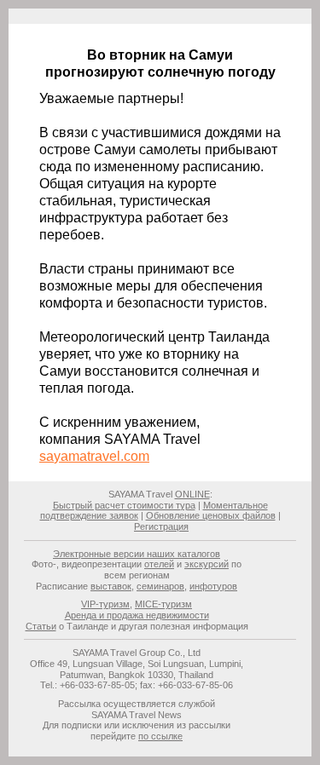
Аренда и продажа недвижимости (137, 615)
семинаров (160, 586)
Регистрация (161, 526)
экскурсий (206, 564)
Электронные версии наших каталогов (136, 554)
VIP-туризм (105, 604)
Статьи (41, 626)
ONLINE (192, 494)
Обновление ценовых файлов (211, 515)
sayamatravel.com (94, 456)
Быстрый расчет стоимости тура (124, 505)
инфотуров (213, 586)
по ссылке (160, 736)
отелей (159, 564)
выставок (110, 586)
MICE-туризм (163, 604)
